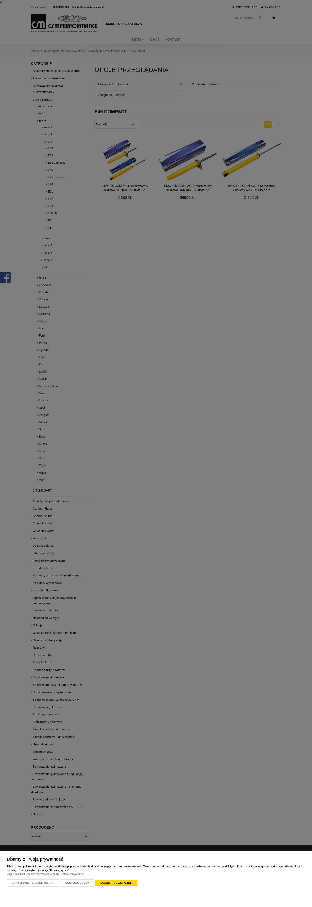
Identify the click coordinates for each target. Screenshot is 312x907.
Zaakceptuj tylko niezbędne (33, 883)
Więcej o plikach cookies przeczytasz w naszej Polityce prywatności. (46, 874)
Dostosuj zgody (77, 883)
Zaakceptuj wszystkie (116, 883)
